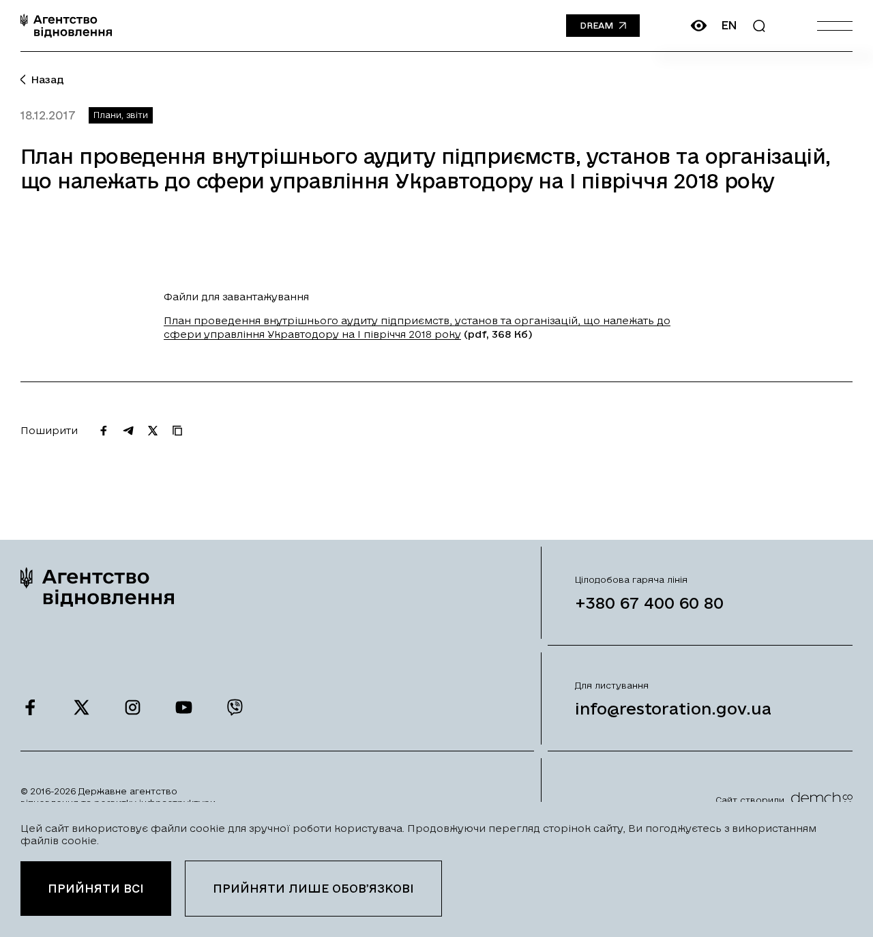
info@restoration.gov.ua (673, 708)
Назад (47, 79)
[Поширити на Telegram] (128, 430)
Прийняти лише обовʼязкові (313, 888)
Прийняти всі (96, 888)
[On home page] (66, 26)
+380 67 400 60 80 (649, 602)
